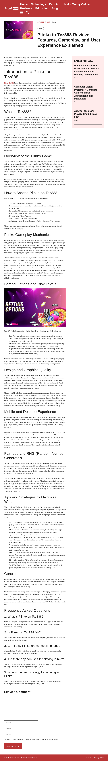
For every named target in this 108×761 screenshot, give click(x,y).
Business (26, 8)
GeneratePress (32, 758)
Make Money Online (77, 4)
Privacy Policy (99, 758)
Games (41, 28)
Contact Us (88, 758)
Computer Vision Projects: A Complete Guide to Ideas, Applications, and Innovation (85, 92)
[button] (27, 13)
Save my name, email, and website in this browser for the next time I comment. (32, 739)
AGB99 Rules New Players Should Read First (85, 114)
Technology (38, 4)
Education (42, 8)
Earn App (55, 4)
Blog (55, 8)
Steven (54, 22)
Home (24, 4)
